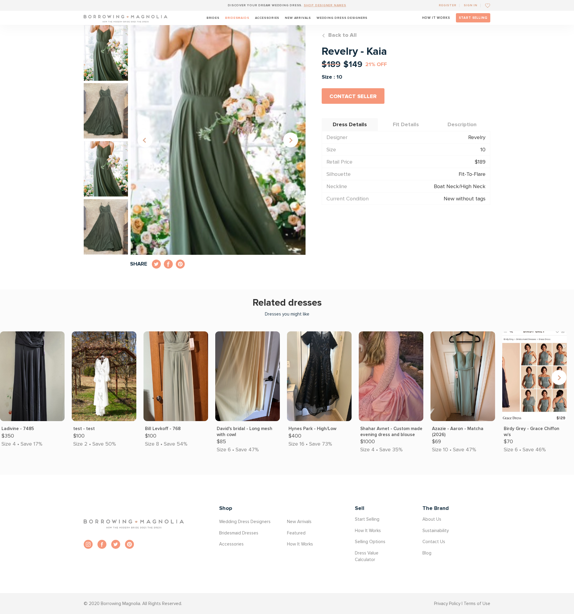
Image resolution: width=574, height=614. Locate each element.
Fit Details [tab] (406, 124)
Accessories (267, 18)
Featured (296, 533)
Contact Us (433, 541)
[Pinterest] (129, 544)
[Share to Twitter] (156, 264)
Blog (426, 553)
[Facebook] (101, 544)
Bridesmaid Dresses (238, 533)
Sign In (470, 5)
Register (447, 5)
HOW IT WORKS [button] (436, 18)
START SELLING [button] (473, 18)
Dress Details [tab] (350, 124)
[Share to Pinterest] (180, 264)
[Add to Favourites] (485, 5)
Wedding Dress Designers (342, 18)
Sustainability (435, 530)
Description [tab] (462, 124)
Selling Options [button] (370, 541)
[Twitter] (115, 544)
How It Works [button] (300, 544)
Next (290, 139)
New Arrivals (298, 18)
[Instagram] (88, 544)
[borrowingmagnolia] (125, 18)
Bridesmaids (237, 18)
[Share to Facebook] (168, 264)
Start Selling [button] (367, 519)
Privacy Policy (447, 603)
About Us (431, 519)
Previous (145, 139)
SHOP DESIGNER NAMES (325, 5)
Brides (213, 18)
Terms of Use (477, 603)
